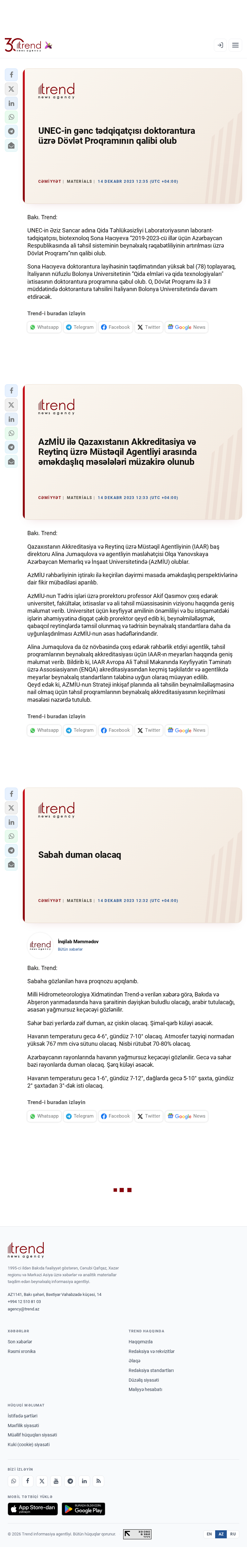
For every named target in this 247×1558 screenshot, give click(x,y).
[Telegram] (70, 1481)
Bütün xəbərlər (70, 949)
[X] (42, 1481)
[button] (11, 75)
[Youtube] (56, 1481)
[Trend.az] (28, 45)
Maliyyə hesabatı (145, 1389)
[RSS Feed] (98, 1481)
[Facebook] (27, 1481)
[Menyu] (235, 45)
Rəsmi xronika (22, 1351)
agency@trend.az (23, 1309)
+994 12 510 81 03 (24, 1301)
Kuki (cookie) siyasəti (29, 1444)
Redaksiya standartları (151, 1370)
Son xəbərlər (20, 1341)
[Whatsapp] (13, 1481)
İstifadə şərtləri (22, 1415)
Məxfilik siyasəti (23, 1425)
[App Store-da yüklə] (33, 1509)
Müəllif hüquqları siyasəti (32, 1434)
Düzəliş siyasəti (144, 1380)
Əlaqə (134, 1360)
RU (233, 1534)
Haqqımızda (141, 1341)
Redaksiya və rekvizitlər (152, 1351)
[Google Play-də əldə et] (83, 1509)
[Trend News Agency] (26, 1250)
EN (209, 1534)
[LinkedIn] (84, 1481)
